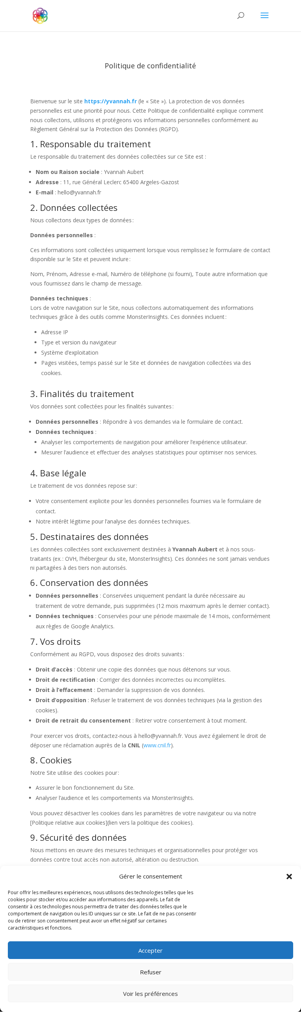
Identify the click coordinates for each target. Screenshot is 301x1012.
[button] (289, 876)
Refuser (150, 972)
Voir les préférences (150, 993)
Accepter (150, 950)
